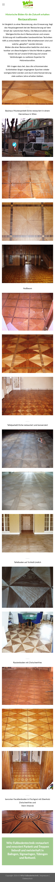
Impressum (44, 876)
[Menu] (3, 4)
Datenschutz (27, 879)
